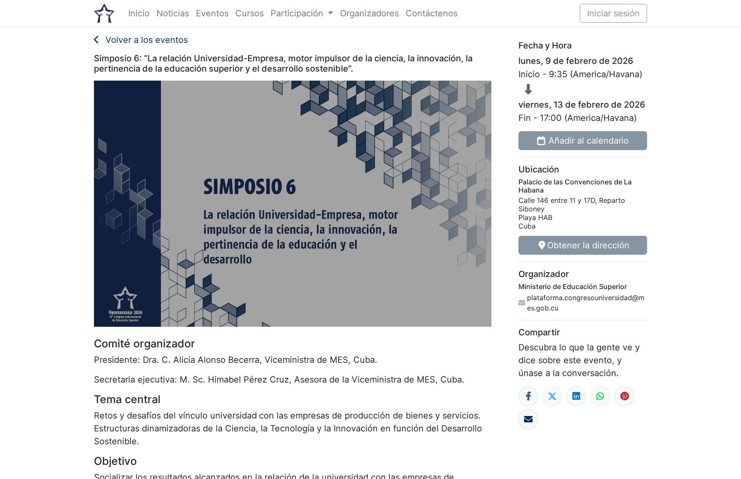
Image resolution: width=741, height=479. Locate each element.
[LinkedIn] (576, 396)
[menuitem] (139, 13)
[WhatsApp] (600, 396)
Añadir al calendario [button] (588, 141)
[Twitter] (552, 396)
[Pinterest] (624, 396)
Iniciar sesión (613, 13)
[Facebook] (528, 396)
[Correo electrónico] (528, 419)
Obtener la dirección (588, 245)
